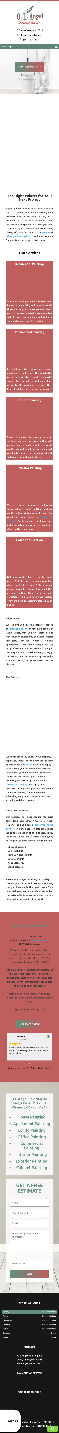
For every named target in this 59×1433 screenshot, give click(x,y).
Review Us (12, 1420)
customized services (16, 784)
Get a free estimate (31, 35)
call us (28, 764)
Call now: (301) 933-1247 (29, 67)
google (32, 1401)
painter (46, 232)
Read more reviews (29, 1023)
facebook (26, 1401)
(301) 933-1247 (30, 39)
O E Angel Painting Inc (17, 236)
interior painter (18, 628)
